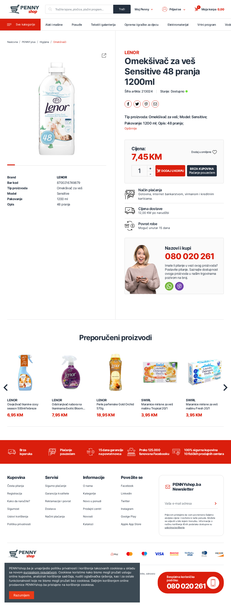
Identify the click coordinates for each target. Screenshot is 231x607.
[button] (174, 9)
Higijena (44, 42)
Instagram (127, 508)
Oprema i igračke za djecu (142, 24)
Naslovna (12, 42)
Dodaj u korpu (172, 171)
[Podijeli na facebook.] (128, 104)
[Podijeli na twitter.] (137, 104)
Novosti (88, 516)
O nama (88, 485)
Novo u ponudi (92, 501)
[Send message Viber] (179, 286)
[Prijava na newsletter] (213, 503)
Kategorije (89, 493)
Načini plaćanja (55, 516)
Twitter (125, 501)
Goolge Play (128, 516)
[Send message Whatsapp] (169, 286)
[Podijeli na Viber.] (146, 104)
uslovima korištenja (175, 527)
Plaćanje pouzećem (202, 170)
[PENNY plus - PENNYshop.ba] (24, 9)
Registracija (14, 493)
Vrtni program (206, 24)
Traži (122, 9)
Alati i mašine (54, 24)
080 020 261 (189, 256)
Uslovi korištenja (17, 516)
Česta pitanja (15, 485)
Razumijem (22, 595)
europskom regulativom (40, 572)
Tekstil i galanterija (103, 24)
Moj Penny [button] (142, 9)
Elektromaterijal (178, 24)
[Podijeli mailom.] (155, 104)
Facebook (127, 485)
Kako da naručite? (18, 501)
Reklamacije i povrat (58, 501)
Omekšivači (59, 42)
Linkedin (126, 493)
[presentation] (5, 387)
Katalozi (88, 524)
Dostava (50, 508)
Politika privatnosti (19, 524)
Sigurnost (13, 508)
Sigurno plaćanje (55, 485)
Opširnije (131, 128)
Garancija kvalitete (57, 493)
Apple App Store (131, 524)
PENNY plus (28, 42)
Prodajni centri (92, 508)
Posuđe (77, 24)
